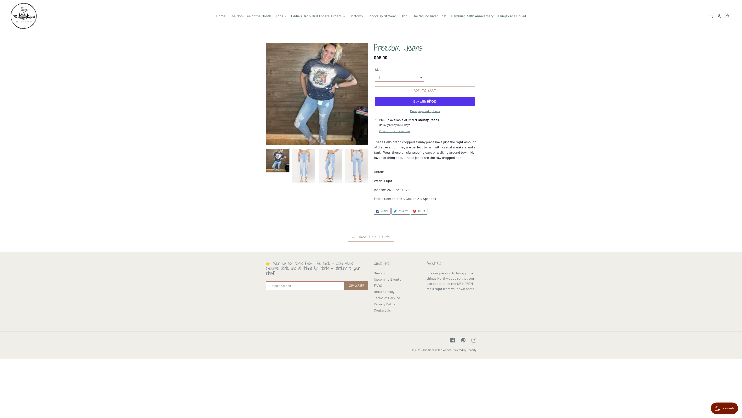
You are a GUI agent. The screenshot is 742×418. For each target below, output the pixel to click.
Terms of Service (387, 298)
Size (378, 69)
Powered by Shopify (464, 350)
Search (379, 273)
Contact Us (382, 310)
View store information (394, 131)
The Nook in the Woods (437, 350)
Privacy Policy (384, 304)
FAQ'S (378, 285)
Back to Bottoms (373, 237)
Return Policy (384, 292)
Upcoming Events (387, 279)
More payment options (425, 111)
